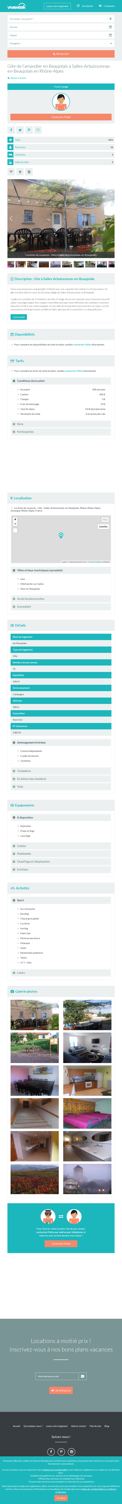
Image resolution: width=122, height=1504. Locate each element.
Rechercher (62, 53)
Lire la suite (19, 317)
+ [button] (15, 519)
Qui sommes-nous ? (33, 1426)
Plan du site (95, 1426)
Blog (106, 1426)
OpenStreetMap (95, 562)
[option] (67, 264)
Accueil (16, 1426)
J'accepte (61, 1498)
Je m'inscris (62, 1390)
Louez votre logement (57, 6)
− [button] (15, 524)
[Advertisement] (61, 466)
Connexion (109, 5)
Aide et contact (78, 1426)
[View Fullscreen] (15, 530)
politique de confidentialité (55, 1469)
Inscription (87, 5)
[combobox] (61, 43)
